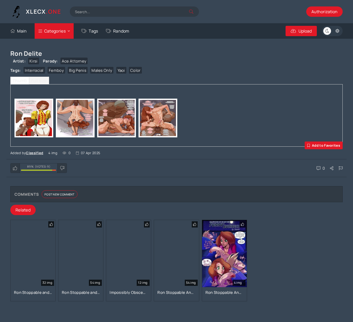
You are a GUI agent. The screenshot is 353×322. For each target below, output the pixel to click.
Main (22, 31)
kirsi (33, 61)
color (135, 70)
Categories (55, 31)
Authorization (324, 11)
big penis (77, 70)
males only (101, 70)
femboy (56, 70)
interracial (34, 70)
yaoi (121, 70)
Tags (93, 31)
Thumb (20, 80)
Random (121, 31)
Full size (39, 80)
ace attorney (74, 61)
